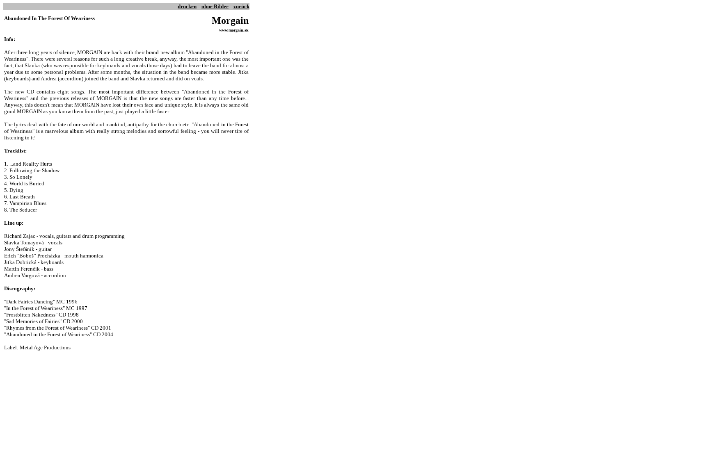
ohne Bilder (215, 6)
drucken (187, 6)
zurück (241, 6)
